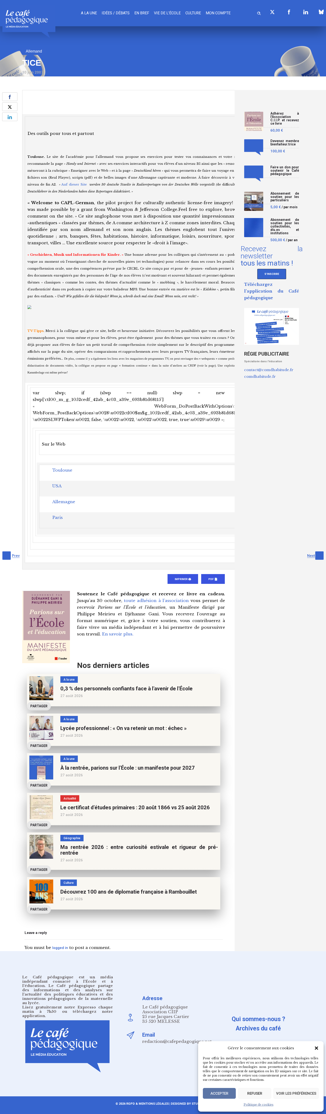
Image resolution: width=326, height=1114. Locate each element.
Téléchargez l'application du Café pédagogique (271, 291)
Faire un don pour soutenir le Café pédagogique (284, 170)
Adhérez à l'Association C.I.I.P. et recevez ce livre (284, 118)
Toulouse (62, 470)
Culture (193, 13)
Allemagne (63, 501)
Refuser (254, 1093)
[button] (316, 1048)
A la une (89, 13)
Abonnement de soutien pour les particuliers (284, 197)
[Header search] (259, 13)
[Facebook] (289, 12)
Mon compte (218, 13)
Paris (57, 517)
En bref (141, 13)
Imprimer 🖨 (183, 579)
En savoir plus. (117, 634)
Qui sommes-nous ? (258, 1019)
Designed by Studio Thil (190, 1103)
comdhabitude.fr (260, 376)
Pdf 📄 (213, 579)
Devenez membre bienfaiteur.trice (284, 142)
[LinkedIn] (306, 12)
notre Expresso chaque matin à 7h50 (67, 1009)
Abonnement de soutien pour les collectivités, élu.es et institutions (284, 226)
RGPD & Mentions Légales (147, 1103)
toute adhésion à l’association (156, 600)
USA (57, 486)
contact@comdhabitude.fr (268, 370)
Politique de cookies (258, 1104)
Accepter (219, 1093)
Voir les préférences (296, 1093)
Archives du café (258, 1028)
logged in (60, 948)
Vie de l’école (167, 13)
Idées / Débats (116, 13)
